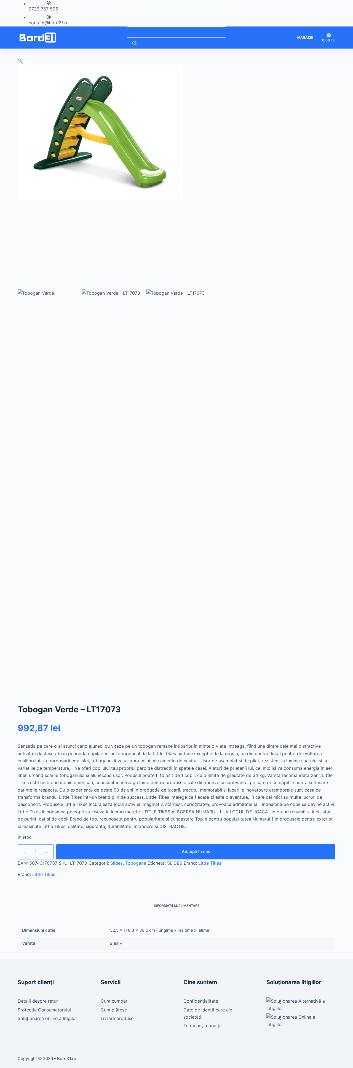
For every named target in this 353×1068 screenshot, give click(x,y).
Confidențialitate (200, 1001)
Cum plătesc (114, 1010)
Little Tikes (209, 863)
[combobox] (176, 32)
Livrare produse (117, 1018)
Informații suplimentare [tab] (176, 906)
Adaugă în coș (196, 851)
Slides (116, 863)
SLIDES (174, 863)
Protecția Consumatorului (44, 1010)
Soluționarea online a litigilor (47, 1018)
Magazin (305, 37)
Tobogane (135, 863)
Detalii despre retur (38, 1001)
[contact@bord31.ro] (49, 17)
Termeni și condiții (202, 1025)
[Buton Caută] (134, 43)
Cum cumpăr (114, 1001)
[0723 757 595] (49, 3)
